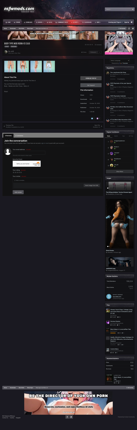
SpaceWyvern (117, 296)
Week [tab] (108, 136)
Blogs (50, 22)
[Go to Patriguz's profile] (107, 84)
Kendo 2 (116, 147)
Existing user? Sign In (115, 22)
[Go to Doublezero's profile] (111, 159)
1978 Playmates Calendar (118, 96)
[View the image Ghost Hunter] (120, 224)
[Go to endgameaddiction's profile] (111, 141)
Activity (75, 22)
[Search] (133, 9)
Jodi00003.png (110, 268)
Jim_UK (116, 164)
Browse (40, 22)
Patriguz (114, 87)
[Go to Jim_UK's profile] (111, 165)
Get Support (91, 85)
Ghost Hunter (110, 250)
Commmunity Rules (62, 22)
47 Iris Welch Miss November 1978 (120, 119)
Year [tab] (123, 136)
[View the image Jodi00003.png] (120, 262)
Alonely (114, 315)
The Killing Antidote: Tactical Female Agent (119, 192)
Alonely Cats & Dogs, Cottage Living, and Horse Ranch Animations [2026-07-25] (121, 311)
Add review (18, 192)
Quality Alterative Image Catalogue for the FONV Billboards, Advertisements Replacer (122, 339)
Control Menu (114, 349)
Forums (18, 22)
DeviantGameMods (117, 323)
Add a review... (20, 180)
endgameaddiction (119, 141)
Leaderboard (88, 22)
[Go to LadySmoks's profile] (107, 73)
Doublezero (117, 158)
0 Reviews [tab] (8, 135)
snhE (12, 51)
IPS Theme (5, 416)
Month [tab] (116, 136)
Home (9, 22)
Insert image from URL (91, 185)
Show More (119, 171)
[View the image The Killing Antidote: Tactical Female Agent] (120, 186)
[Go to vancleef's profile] (111, 153)
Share (84, 52)
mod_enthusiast (116, 343)
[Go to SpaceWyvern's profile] (108, 296)
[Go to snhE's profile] (5, 51)
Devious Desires (115, 321)
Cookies (12, 417)
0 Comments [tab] (19, 135)
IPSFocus (12, 416)
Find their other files (14, 53)
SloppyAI (18, 417)
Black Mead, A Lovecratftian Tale (120, 329)
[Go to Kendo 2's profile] (111, 147)
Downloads (29, 22)
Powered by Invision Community (126, 417)
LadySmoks (115, 74)
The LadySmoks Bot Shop (118, 72)
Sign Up (126, 22)
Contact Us (5, 417)
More (98, 22)
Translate (125, 63)
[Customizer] (132, 22)
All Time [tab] (131, 136)
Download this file (91, 78)
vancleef (116, 152)
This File (126, 9)
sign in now (44, 143)
